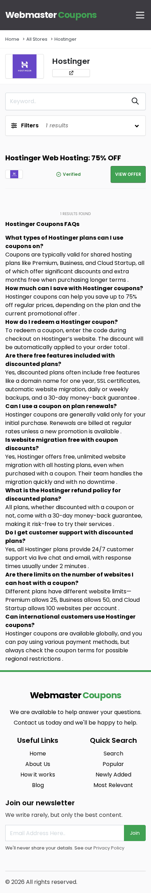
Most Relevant (113, 785)
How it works (37, 775)
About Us (37, 764)
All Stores (36, 39)
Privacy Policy (108, 848)
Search (113, 753)
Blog (38, 785)
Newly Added (113, 775)
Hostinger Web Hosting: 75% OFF (63, 158)
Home (12, 39)
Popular (113, 764)
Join (135, 833)
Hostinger (65, 39)
